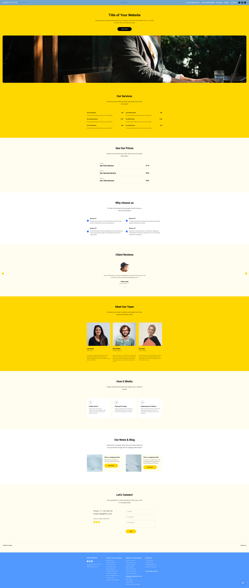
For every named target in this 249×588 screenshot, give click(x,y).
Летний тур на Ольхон (111, 566)
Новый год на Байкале (131, 569)
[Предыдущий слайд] (3, 274)
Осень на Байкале (110, 577)
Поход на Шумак (129, 582)
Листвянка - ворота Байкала (112, 579)
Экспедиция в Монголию (111, 571)
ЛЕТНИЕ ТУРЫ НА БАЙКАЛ (114, 558)
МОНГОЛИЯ (219, 2)
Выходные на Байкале (111, 573)
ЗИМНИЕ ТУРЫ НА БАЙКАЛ (133, 558)
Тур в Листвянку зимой (131, 573)
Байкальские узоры (130, 560)
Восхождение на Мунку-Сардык (133, 584)
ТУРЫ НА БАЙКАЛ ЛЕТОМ (192, 2)
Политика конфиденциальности (92, 566)
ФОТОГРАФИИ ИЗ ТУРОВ (151, 571)
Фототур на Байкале (130, 564)
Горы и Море (129, 577)
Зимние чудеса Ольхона (131, 562)
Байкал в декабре (130, 566)
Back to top (243, 545)
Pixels (128, 283)
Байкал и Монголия (110, 569)
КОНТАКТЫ (233, 2)
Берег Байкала (129, 580)
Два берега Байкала (110, 562)
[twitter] (94, 522)
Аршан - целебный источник (112, 575)
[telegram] (239, 3)
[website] (245, 3)
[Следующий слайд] (246, 274)
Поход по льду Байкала (131, 571)
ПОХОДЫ (226, 2)
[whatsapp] (242, 3)
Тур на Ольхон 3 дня (110, 564)
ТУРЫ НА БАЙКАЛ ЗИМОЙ (207, 2)
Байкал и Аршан (109, 560)
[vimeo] (99, 522)
